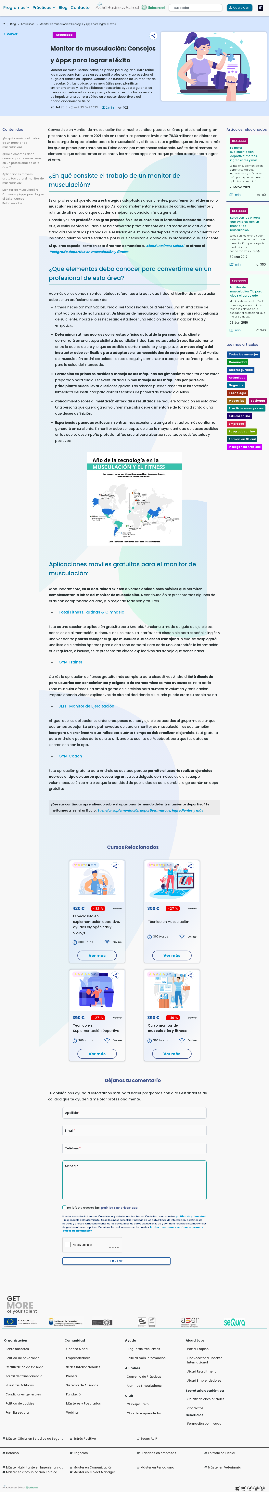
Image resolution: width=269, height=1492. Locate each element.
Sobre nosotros (17, 1349)
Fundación (74, 1394)
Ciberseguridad (241, 370)
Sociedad (239, 141)
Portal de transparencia (24, 1376)
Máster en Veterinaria (224, 1467)
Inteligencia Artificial (245, 447)
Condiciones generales (23, 1394)
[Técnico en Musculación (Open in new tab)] (172, 881)
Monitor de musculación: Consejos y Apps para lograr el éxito (78, 24)
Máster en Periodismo (157, 1467)
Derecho (12, 1453)
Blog (63, 7)
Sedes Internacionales (83, 1367)
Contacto (80, 7)
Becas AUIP (149, 1439)
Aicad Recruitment (201, 1371)
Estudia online (239, 416)
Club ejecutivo (137, 1404)
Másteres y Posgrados (83, 1403)
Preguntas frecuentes (143, 1349)
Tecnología (237, 393)
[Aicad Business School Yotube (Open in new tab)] (243, 1488)
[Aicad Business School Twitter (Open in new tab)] (249, 1488)
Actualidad (27, 24)
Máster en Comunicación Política (31, 1472)
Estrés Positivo (84, 1439)
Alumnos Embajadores (144, 1386)
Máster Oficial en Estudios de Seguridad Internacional (47, 1439)
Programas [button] (14, 7)
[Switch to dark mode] (260, 8)
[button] (153, 36)
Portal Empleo (198, 1349)
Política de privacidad (23, 1358)
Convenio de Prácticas (144, 1377)
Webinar (72, 1412)
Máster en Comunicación (92, 1467)
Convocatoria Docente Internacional (204, 1360)
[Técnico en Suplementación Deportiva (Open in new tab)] (97, 990)
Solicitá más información (146, 1358)
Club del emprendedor (144, 1413)
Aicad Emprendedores (204, 1380)
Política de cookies (20, 1403)
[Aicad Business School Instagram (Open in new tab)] (256, 1488)
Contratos (195, 1408)
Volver (12, 34)
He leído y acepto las (102, 1207)
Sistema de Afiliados (82, 1385)
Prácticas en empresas (246, 408)
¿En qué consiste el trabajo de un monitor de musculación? (21, 142)
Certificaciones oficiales (205, 1399)
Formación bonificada (204, 1424)
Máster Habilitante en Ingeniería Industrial (38, 1467)
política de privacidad (191, 1216)
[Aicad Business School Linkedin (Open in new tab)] (237, 1488)
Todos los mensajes (244, 354)
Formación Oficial (242, 439)
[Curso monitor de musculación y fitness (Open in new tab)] (172, 990)
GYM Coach (70, 756)
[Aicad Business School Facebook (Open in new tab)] (262, 1488)
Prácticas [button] (42, 7)
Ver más (97, 955)
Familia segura (17, 1412)
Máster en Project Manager (94, 1472)
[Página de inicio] (3, 24)
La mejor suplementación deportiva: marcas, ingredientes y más (150, 810)
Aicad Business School (165, 245)
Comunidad (238, 362)
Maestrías (236, 401)
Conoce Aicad (77, 1349)
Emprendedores (78, 1358)
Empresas (236, 424)
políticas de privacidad (119, 1208)
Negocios (236, 385)
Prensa (71, 1376)
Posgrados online (242, 431)
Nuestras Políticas (20, 1385)
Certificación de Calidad (25, 1367)
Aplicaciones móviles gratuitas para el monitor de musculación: (23, 178)
